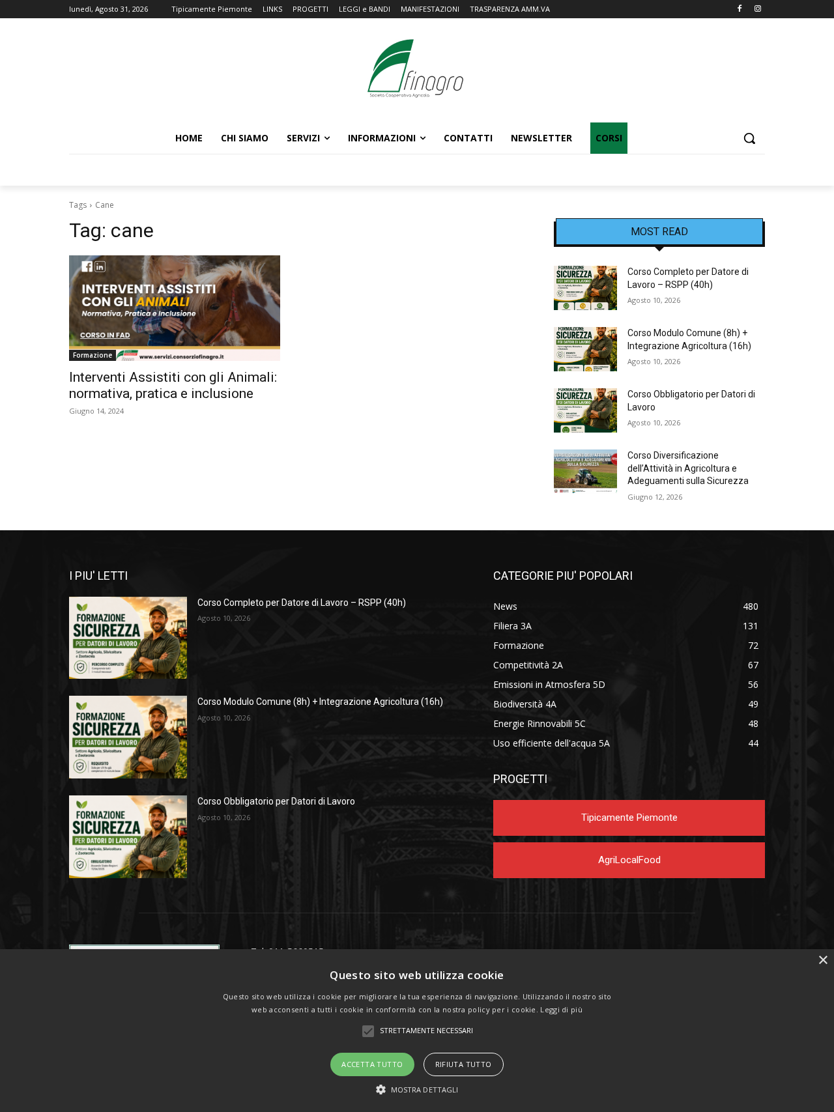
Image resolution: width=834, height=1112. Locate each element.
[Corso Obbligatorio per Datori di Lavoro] (585, 410)
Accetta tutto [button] (372, 1064)
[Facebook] (739, 9)
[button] (749, 138)
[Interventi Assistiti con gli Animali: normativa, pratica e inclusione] (174, 308)
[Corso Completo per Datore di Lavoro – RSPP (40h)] (585, 288)
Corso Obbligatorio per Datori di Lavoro (276, 801)
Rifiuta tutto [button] (463, 1064)
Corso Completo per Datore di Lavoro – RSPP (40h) (301, 602)
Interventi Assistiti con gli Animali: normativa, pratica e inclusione (173, 385)
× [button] (822, 960)
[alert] (417, 1030)
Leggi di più (561, 1009)
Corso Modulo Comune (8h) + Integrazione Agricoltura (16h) (320, 701)
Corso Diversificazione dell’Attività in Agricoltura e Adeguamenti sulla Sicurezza (688, 468)
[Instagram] (757, 9)
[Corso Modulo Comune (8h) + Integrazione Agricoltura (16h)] (585, 349)
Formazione (92, 355)
